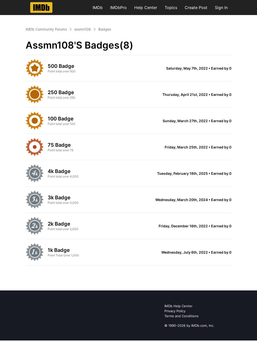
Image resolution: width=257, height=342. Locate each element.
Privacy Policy (174, 311)
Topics (171, 7)
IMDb (98, 7)
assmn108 (82, 29)
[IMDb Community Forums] (41, 7)
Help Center (145, 7)
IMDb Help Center (178, 306)
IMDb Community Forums (46, 29)
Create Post (196, 7)
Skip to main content (20, 4)
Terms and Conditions (181, 316)
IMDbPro (118, 7)
